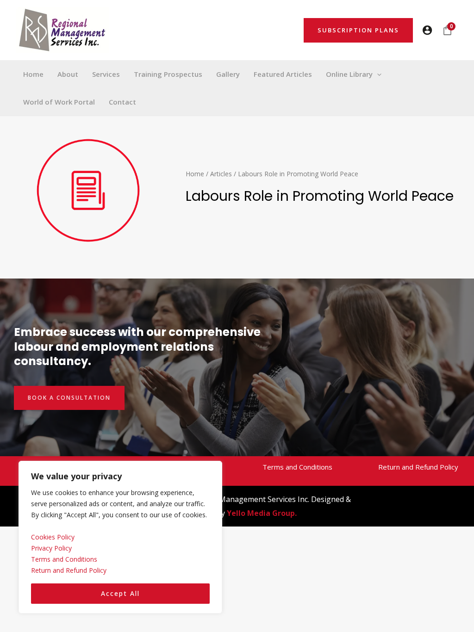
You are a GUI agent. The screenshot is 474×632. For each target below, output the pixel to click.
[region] (120, 537)
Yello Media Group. (262, 513)
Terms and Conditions (64, 559)
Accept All (120, 593)
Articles (221, 173)
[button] (358, 30)
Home (195, 173)
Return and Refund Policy (68, 570)
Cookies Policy (53, 537)
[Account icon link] (427, 30)
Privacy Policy (51, 548)
